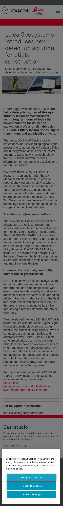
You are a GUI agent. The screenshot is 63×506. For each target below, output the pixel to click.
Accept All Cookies (31, 477)
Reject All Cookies (31, 486)
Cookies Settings (31, 494)
